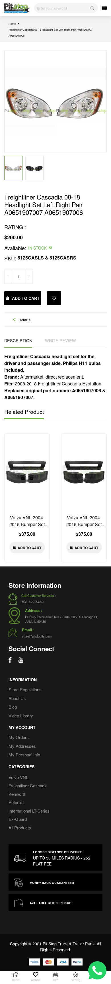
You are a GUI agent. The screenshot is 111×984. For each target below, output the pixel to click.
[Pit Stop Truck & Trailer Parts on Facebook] (10, 660)
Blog (13, 707)
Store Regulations (25, 689)
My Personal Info (24, 754)
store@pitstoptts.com (37, 636)
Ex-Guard (18, 819)
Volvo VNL (18, 777)
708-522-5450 (32, 601)
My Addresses (22, 746)
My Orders (19, 737)
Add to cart (26, 298)
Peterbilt (16, 802)
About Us (17, 698)
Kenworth (17, 794)
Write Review (60, 340)
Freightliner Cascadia (28, 785)
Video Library (21, 716)
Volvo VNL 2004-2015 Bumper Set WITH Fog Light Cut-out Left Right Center (27, 527)
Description (18, 340)
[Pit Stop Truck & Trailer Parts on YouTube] (20, 660)
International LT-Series (29, 811)
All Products (20, 828)
